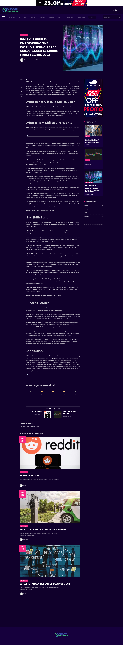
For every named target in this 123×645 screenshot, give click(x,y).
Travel (87, 136)
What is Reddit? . (36, 411)
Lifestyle (70, 17)
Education (22, 17)
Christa (26, 59)
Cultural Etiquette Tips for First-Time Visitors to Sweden (92, 140)
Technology (82, 17)
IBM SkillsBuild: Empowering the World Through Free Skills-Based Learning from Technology (93, 188)
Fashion (32, 17)
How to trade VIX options (70, 412)
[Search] (119, 17)
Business (12, 17)
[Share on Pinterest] (21, 92)
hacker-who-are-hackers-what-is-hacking (43, 210)
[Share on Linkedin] (21, 96)
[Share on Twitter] (21, 87)
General (51, 17)
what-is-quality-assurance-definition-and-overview (46, 295)
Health (60, 17)
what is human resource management (45, 584)
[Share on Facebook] (21, 83)
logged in (28, 426)
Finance (42, 17)
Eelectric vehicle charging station (43, 529)
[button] (30, 394)
